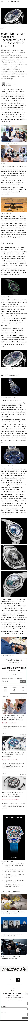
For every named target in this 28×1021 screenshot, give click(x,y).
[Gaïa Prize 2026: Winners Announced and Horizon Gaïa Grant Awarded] (14, 924)
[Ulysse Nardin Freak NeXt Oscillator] (14, 387)
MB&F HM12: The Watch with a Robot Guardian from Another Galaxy (13, 885)
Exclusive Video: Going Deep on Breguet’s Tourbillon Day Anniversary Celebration (14, 870)
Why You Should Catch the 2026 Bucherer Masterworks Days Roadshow (12, 957)
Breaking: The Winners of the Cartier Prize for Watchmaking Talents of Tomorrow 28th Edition (14, 876)
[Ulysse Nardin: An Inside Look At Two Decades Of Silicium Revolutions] (14, 743)
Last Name (4, 1012)
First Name (4, 1006)
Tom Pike (3, 163)
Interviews (5, 696)
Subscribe (13, 976)
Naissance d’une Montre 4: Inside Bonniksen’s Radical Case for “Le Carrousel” (12, 913)
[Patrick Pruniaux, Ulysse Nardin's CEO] (14, 133)
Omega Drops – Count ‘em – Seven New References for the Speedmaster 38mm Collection (14, 865)
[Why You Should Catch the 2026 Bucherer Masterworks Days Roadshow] (14, 946)
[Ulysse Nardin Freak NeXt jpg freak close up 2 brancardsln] (14, 286)
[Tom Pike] (14, 153)
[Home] (14, 1)
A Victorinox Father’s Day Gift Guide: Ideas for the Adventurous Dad (14, 881)
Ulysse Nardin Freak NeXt (7, 297)
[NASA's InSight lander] (14, 204)
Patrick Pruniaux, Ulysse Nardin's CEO (10, 143)
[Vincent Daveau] (3, 83)
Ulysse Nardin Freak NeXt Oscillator (9, 397)
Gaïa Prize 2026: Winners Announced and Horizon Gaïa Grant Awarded (12, 935)
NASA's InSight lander (6, 213)
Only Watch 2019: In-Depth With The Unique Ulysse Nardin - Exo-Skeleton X (12, 795)
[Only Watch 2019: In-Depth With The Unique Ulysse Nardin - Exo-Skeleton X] (14, 783)
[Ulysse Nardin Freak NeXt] (14, 358)
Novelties (3, 27)
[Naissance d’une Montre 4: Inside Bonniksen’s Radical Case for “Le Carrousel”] (14, 902)
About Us (14, 988)
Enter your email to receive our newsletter (12, 678)
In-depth (4, 733)
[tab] (5, 689)
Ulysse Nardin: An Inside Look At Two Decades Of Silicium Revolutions (13, 755)
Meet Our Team (14, 990)
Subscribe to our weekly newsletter (14, 669)
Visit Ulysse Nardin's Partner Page (14, 661)
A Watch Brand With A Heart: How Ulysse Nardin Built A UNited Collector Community (13, 718)
